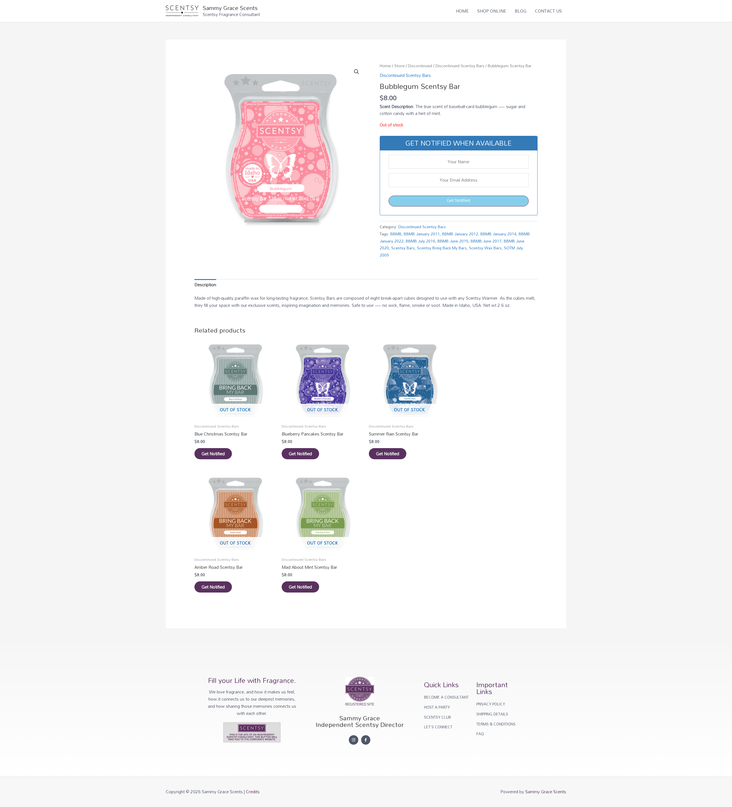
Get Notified (458, 200)
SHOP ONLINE (491, 11)
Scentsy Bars (403, 248)
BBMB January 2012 (460, 234)
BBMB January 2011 (422, 234)
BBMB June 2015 (452, 241)
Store (399, 65)
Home (385, 65)
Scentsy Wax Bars (485, 248)
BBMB (395, 234)
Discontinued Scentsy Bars (459, 65)
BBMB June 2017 (486, 241)
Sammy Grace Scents (230, 7)
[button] (356, 72)
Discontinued (420, 65)
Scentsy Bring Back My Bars (442, 248)
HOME (462, 11)
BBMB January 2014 (498, 234)
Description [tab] (205, 284)
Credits (253, 791)
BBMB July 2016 (420, 241)
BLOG (520, 11)
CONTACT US (548, 11)
